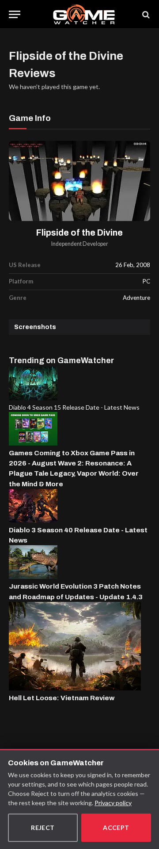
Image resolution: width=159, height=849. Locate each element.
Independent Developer (79, 243)
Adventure (136, 297)
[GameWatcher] (84, 14)
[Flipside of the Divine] (79, 181)
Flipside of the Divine (79, 232)
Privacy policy (113, 802)
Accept (116, 827)
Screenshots (35, 327)
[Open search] (145, 14)
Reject (43, 827)
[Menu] (14, 14)
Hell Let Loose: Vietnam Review (61, 698)
